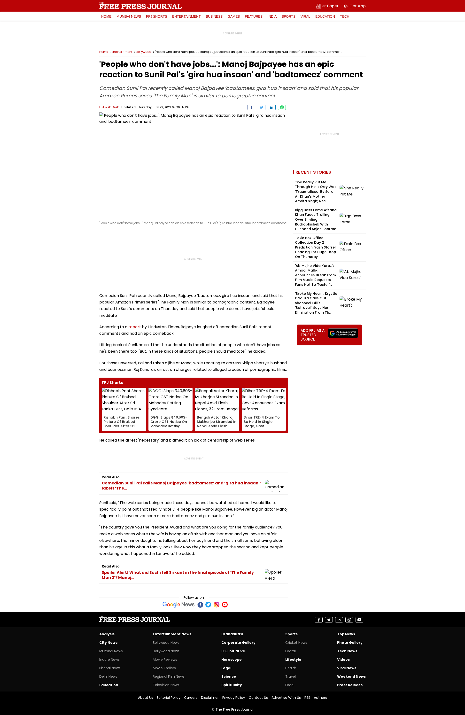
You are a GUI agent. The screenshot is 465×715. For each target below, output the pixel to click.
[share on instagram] (349, 619)
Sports (288, 16)
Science (228, 676)
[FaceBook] (200, 604)
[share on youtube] (359, 619)
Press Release (350, 685)
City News (108, 642)
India (272, 16)
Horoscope (231, 659)
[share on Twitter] (261, 107)
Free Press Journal (140, 5)
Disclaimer (210, 697)
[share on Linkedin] (272, 107)
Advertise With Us (286, 697)
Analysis (107, 634)
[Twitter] (208, 604)
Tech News (347, 651)
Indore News (109, 659)
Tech (344, 16)
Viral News (346, 668)
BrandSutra (232, 634)
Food (289, 685)
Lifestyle (293, 659)
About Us (145, 697)
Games (234, 16)
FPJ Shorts (156, 16)
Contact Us (258, 697)
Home (106, 16)
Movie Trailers (164, 668)
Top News (346, 634)
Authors (320, 697)
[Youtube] (225, 604)
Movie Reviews (165, 659)
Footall (290, 651)
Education (325, 16)
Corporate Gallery (238, 642)
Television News (166, 685)
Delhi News (108, 676)
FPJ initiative (233, 651)
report (134, 327)
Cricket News (296, 642)
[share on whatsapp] (282, 107)
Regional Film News (169, 676)
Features (254, 16)
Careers (190, 697)
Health (290, 668)
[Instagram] (216, 604)
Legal (226, 668)
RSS (307, 697)
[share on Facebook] (251, 107)
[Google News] (179, 604)
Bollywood (143, 52)
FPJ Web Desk (109, 107)
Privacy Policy (233, 697)
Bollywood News (166, 642)
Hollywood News (166, 651)
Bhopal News (109, 668)
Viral (305, 16)
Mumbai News (128, 16)
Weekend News (351, 676)
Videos (343, 659)
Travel (290, 676)
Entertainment (186, 16)
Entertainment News (172, 634)
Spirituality (231, 685)
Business (214, 16)
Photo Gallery (350, 642)
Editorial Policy (168, 697)
